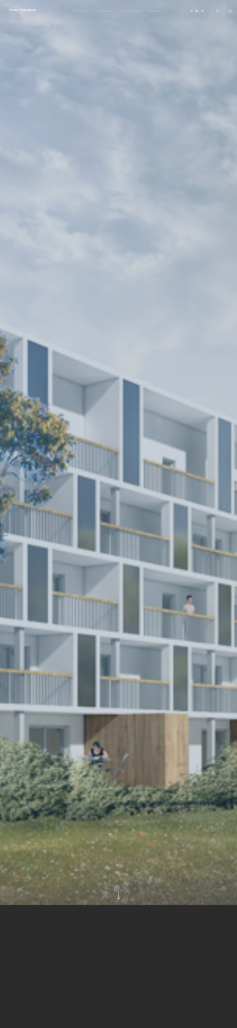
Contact (155, 11)
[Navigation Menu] (230, 11)
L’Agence (104, 11)
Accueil (81, 11)
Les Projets (130, 11)
